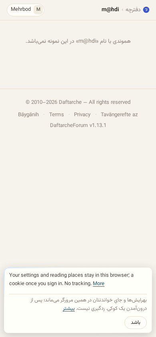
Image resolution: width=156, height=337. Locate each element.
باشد (135, 323)
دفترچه (133, 10)
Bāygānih (28, 115)
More (98, 284)
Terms (56, 115)
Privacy (82, 115)
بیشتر (69, 309)
